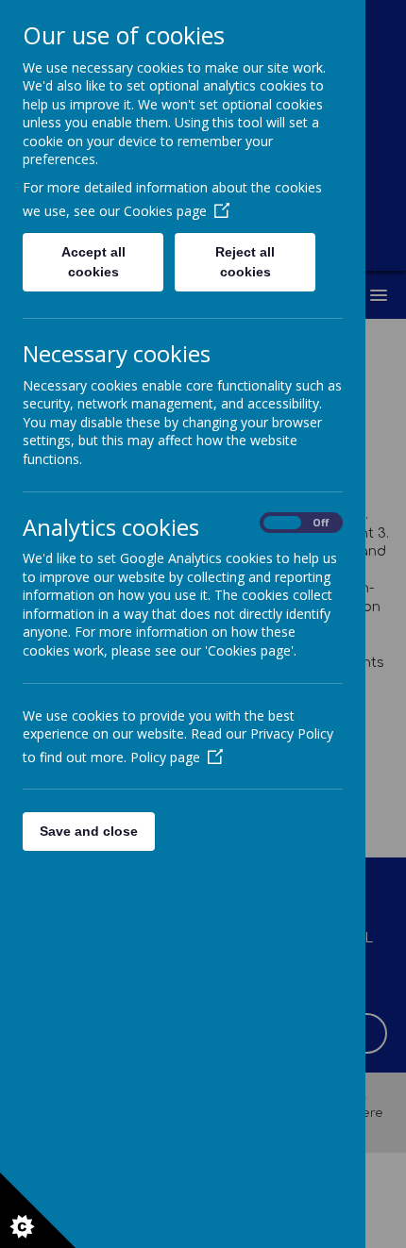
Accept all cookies (93, 261)
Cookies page (165, 211)
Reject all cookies (245, 261)
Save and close (89, 831)
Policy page (165, 757)
